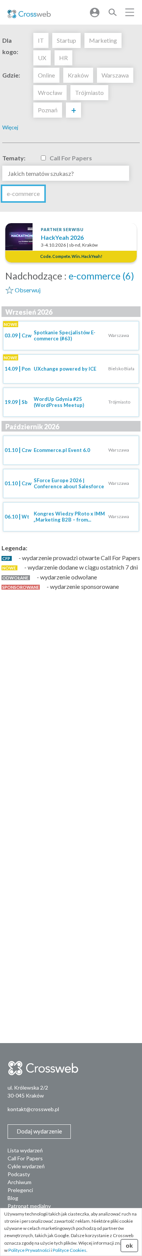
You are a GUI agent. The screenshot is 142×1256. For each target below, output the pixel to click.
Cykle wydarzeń (26, 1166)
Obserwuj (28, 289)
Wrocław (50, 92)
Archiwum (19, 1182)
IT (41, 40)
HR (63, 57)
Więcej (10, 127)
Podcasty (19, 1174)
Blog (13, 1198)
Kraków (78, 75)
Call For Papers (71, 157)
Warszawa (115, 75)
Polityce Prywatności (29, 1250)
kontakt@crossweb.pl (33, 1109)
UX (42, 57)
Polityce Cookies (69, 1250)
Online (46, 75)
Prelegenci (20, 1190)
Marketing (103, 40)
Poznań (48, 109)
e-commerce (23, 193)
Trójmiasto (89, 92)
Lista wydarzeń (25, 1150)
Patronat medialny (29, 1206)
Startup (66, 40)
